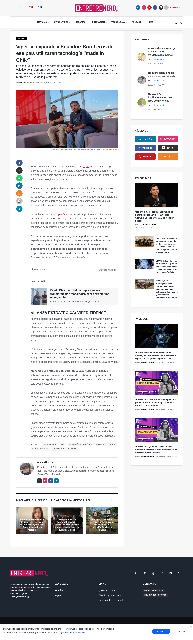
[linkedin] (138, 7)
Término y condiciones (110, 595)
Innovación (98, 22)
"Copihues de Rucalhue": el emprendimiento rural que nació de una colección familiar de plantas (102, 524)
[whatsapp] (19, 178)
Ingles (58, 595)
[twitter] (19, 170)
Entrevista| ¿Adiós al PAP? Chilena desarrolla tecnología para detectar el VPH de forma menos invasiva (156, 449)
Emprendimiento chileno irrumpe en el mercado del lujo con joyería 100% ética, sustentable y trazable (32, 524)
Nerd (150, 22)
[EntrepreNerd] (96, 8)
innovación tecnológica (80, 444)
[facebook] (155, 7)
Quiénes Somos (17, 7)
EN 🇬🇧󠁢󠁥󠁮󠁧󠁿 (39, 7)
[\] (156, 195)
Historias (80, 22)
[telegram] (19, 208)
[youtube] (149, 7)
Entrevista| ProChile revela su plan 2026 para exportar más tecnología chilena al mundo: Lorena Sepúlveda (156, 402)
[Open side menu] (11, 22)
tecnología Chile (40, 449)
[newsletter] (166, 7)
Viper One (62, 214)
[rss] (179, 573)
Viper (86, 166)
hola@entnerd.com (153, 590)
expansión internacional (65, 449)
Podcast (136, 22)
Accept (161, 631)
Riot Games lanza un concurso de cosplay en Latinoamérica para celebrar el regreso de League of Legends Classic (155, 355)
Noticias (42, 22)
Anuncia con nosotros (155, 595)
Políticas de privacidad (111, 600)
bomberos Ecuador (105, 444)
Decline (181, 631)
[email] (19, 193)
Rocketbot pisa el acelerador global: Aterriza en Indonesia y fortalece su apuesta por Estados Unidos (67, 524)
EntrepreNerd (27, 83)
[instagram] (144, 7)
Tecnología (118, 22)
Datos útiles (61, 22)
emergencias (49, 444)
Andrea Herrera (45, 462)
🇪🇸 (30, 7)
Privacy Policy (79, 632)
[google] (161, 7)
